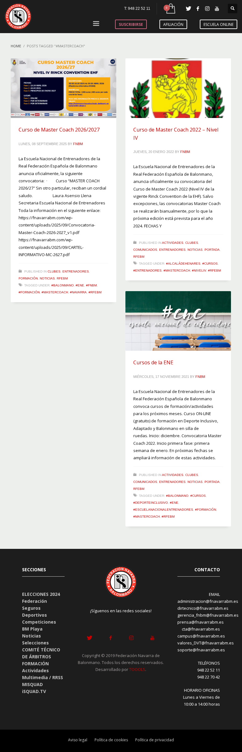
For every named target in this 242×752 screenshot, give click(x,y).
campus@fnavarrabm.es (201, 636)
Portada (212, 249)
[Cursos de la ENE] (178, 321)
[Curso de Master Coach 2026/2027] (63, 88)
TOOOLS (137, 669)
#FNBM (91, 285)
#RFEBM (95, 292)
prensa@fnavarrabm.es (200, 622)
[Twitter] (188, 8)
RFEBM (62, 278)
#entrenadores (147, 270)
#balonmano (62, 285)
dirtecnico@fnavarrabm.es (202, 608)
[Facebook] (198, 8)
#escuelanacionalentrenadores (163, 509)
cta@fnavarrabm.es (201, 629)
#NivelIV (199, 270)
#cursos (210, 263)
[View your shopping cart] (170, 9)
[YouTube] (217, 8)
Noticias (47, 278)
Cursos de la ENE (153, 362)
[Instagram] (207, 8)
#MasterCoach (55, 292)
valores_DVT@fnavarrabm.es (205, 643)
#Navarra (78, 292)
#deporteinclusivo (150, 502)
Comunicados (145, 249)
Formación (28, 278)
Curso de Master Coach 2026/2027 (59, 129)
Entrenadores (75, 271)
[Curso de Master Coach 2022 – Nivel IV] (178, 88)
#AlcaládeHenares (183, 263)
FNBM (78, 144)
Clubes (54, 271)
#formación (29, 292)
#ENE (80, 285)
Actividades (172, 242)
